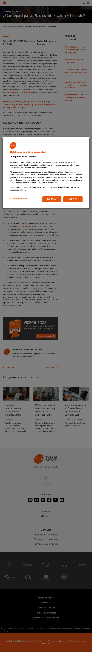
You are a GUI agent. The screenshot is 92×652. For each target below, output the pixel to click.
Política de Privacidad (63, 187)
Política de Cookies (38, 187)
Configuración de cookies (18, 198)
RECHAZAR (52, 199)
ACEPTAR (73, 199)
